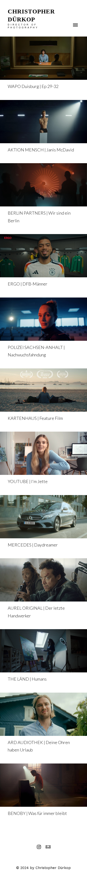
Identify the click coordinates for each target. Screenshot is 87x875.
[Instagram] (39, 847)
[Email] (48, 847)
